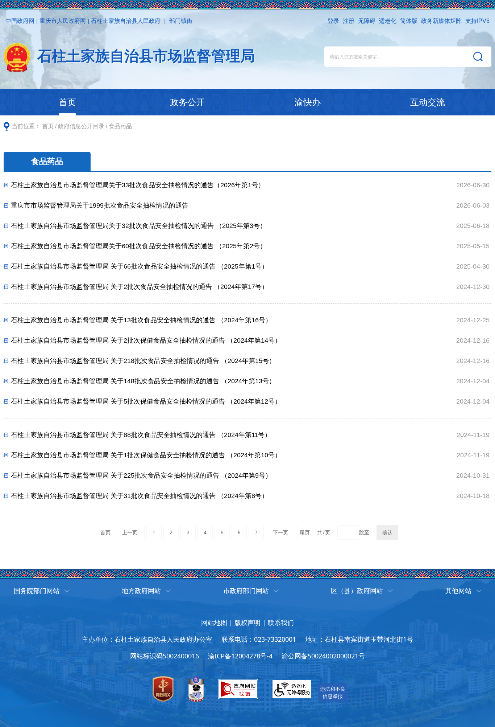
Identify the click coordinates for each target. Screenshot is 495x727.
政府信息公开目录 (81, 126)
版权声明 (247, 622)
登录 (333, 21)
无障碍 (366, 21)
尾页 (305, 532)
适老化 (387, 21)
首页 (67, 102)
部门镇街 (180, 21)
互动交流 (427, 102)
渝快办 (308, 102)
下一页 (280, 532)
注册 (348, 21)
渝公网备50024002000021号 (323, 656)
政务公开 (187, 102)
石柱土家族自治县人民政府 (126, 21)
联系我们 (281, 622)
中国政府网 (19, 21)
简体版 (408, 21)
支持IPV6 (477, 21)
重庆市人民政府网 (62, 21)
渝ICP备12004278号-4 (240, 656)
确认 (387, 532)
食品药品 (120, 126)
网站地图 (214, 622)
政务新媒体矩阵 (441, 21)
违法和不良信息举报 (332, 692)
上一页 (129, 532)
